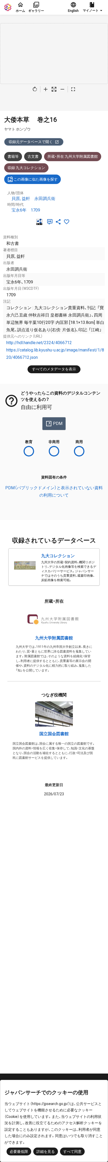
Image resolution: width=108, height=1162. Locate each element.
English (73, 11)
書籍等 (13, 156)
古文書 (33, 156)
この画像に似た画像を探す (36, 179)
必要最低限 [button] (19, 1151)
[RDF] (40, 222)
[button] (93, 7)
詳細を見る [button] (45, 1151)
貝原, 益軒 (21, 198)
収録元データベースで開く (31, 142)
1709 (35, 210)
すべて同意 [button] (72, 1151)
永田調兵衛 (44, 198)
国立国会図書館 (54, 733)
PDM (57, 423)
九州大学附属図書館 (54, 637)
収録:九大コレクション (26, 168)
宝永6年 (19, 210)
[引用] (51, 222)
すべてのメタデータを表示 (54, 369)
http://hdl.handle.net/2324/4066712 (39, 342)
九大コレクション (58, 555)
